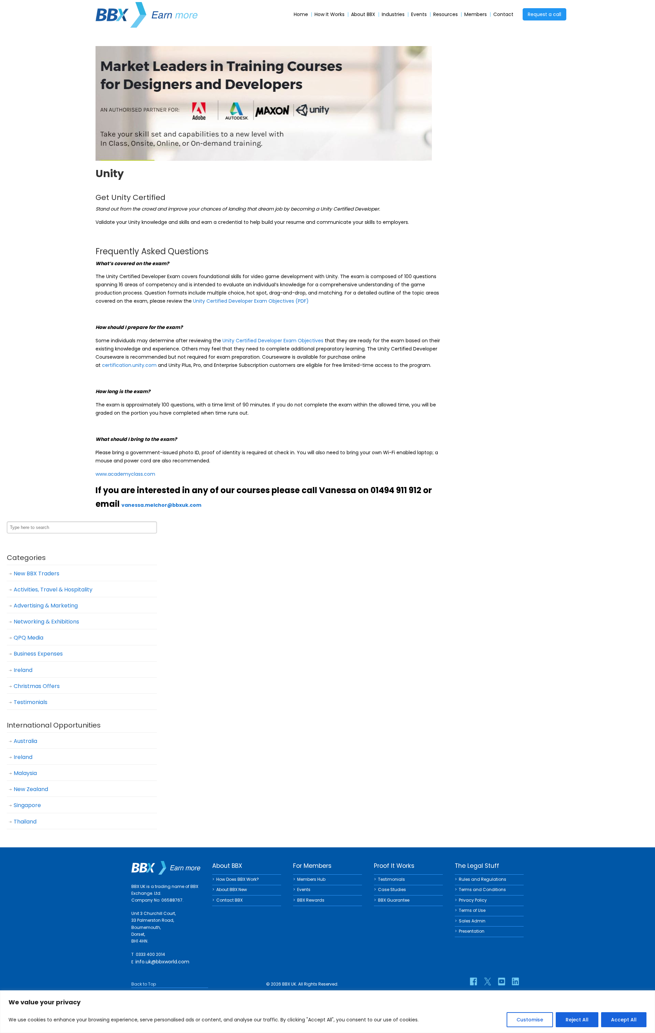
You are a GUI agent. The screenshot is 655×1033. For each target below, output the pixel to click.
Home (301, 14)
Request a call (544, 14)
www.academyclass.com (125, 474)
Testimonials (30, 702)
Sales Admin (472, 921)
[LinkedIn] (515, 981)
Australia (25, 741)
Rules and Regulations (482, 879)
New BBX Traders (36, 573)
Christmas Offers (37, 686)
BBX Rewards (310, 900)
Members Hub (311, 879)
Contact (503, 14)
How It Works (330, 14)
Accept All (624, 1019)
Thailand (25, 822)
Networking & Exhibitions (46, 622)
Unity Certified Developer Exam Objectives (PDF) (251, 301)
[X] (487, 981)
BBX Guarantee (393, 900)
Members (475, 14)
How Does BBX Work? (237, 879)
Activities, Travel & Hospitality (53, 589)
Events (419, 14)
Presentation (471, 931)
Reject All (577, 1019)
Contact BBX (229, 900)
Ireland (23, 670)
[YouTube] (501, 981)
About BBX (363, 14)
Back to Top (143, 984)
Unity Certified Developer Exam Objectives (272, 340)
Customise (529, 1019)
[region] (327, 1011)
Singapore (27, 805)
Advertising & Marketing (46, 605)
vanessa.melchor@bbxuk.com (161, 505)
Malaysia (25, 773)
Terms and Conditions (482, 889)
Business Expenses (38, 654)
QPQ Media (28, 638)
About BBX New (231, 889)
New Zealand (31, 789)
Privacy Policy (473, 900)
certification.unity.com (129, 365)
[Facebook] (473, 981)
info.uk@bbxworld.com (162, 961)
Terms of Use (472, 910)
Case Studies (392, 889)
